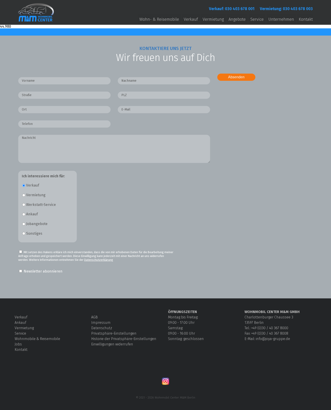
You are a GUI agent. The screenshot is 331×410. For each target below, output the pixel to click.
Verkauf (191, 19)
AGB (94, 317)
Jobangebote (37, 224)
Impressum (101, 322)
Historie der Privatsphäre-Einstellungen (123, 339)
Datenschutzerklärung (98, 259)
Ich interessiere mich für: (43, 176)
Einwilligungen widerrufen (112, 344)
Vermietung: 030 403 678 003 (286, 9)
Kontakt (306, 19)
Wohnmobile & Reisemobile (37, 339)
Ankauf (32, 214)
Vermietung (213, 19)
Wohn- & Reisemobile (159, 19)
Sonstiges (34, 233)
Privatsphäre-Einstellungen (113, 333)
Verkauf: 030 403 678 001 (231, 9)
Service (257, 19)
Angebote (237, 19)
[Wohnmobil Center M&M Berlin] (36, 22)
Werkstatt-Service (41, 205)
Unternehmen (281, 19)
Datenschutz (101, 328)
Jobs (18, 344)
